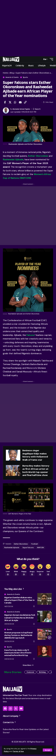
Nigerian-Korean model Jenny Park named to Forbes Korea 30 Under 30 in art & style (19, 617)
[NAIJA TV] (11, 59)
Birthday (42, 672)
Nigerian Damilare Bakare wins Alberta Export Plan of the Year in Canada (19, 600)
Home (5, 72)
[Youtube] (21, 708)
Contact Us (8, 722)
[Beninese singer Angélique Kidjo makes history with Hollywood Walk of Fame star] (13, 455)
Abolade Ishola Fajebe (21, 109)
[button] (47, 750)
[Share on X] (10, 102)
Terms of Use (18, 751)
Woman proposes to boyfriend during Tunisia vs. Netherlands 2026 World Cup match (18, 635)
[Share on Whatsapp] (15, 102)
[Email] (20, 102)
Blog (12, 72)
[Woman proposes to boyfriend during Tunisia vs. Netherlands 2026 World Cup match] (44, 634)
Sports (25, 77)
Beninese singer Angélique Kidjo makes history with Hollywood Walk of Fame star (35, 455)
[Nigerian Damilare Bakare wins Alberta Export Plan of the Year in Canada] (44, 599)
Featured (30, 672)
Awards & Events (12, 77)
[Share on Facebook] (5, 102)
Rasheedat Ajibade (11, 547)
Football (34, 544)
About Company (11, 715)
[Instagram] (10, 708)
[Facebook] (5, 708)
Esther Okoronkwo (21, 544)
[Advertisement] (28, 28)
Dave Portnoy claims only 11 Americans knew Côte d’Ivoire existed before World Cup (17, 653)
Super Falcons (28, 547)
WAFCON (40, 547)
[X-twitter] (15, 708)
